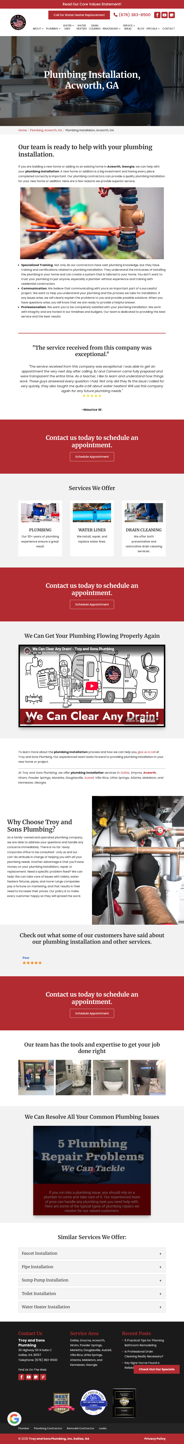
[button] (36, 1077)
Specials (151, 28)
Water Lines (67, 27)
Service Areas (128, 27)
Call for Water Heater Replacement (79, 15)
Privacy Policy (155, 1439)
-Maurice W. (92, 409)
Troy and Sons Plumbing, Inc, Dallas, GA (59, 1439)
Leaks (103, 1428)
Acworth (149, 773)
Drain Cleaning (95, 27)
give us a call (146, 752)
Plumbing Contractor (48, 1428)
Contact (168, 28)
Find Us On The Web (32, 1370)
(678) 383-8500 (134, 15)
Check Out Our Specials (156, 1369)
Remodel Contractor (80, 1428)
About (37, 28)
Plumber (23, 1428)
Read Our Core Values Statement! (92, 4)
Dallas (125, 773)
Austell (89, 778)
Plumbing (52, 28)
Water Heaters (82, 27)
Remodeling (110, 28)
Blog (141, 28)
